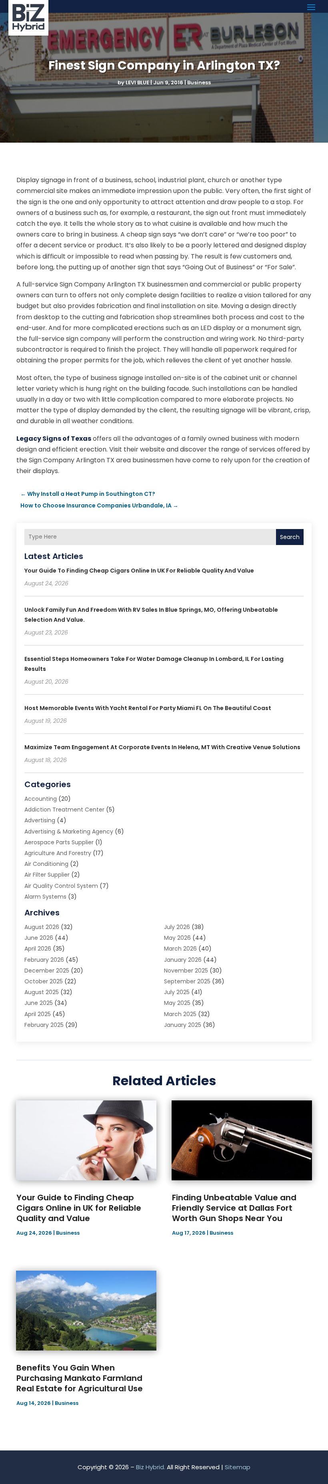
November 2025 (186, 971)
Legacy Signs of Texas (53, 438)
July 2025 (177, 992)
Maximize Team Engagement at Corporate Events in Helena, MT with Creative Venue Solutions (162, 747)
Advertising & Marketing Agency (68, 831)
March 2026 (180, 949)
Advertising (39, 820)
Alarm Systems (45, 897)
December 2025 (46, 971)
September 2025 (187, 981)
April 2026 (37, 949)
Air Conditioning (46, 864)
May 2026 (177, 938)
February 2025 (44, 1025)
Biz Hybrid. (150, 1467)
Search (290, 537)
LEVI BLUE (137, 82)
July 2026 (177, 927)
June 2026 (38, 938)
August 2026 (41, 927)
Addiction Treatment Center (64, 810)
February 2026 (44, 960)
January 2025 (182, 1025)
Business (199, 82)
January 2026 (183, 960)
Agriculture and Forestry (57, 853)
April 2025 (37, 1014)
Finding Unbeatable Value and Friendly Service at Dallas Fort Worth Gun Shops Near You (234, 1208)
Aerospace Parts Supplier (59, 842)
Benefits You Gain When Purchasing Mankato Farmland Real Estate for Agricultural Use (79, 1378)
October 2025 (43, 981)
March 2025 (180, 1014)
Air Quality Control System (61, 886)
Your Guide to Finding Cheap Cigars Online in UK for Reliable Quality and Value (139, 571)
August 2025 (41, 992)
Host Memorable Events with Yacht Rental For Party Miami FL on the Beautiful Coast (147, 708)
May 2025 (177, 1003)
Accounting (40, 799)
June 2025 (38, 1003)
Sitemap (237, 1467)
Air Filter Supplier (47, 875)
